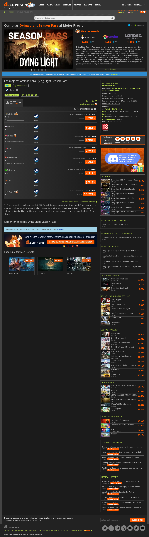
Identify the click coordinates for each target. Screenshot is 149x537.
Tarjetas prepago (53, 5)
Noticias (98, 5)
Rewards (77, 5)
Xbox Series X (22, 85)
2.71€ (90, 182)
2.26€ (90, 162)
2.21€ (90, 151)
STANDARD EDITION (29, 95)
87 (7, 160)
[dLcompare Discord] (142, 528)
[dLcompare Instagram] (117, 528)
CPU (104, 111)
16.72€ (89, 194)
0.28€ (90, 118)
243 (7, 129)
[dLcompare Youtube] (129, 528)
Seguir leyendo (111, 69)
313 (7, 183)
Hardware (88, 5)
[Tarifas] (86, 109)
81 (7, 173)
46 (7, 151)
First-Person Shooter (126, 88)
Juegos (41, 5)
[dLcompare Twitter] (104, 528)
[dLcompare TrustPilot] (123, 528)
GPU (104, 116)
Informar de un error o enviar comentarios (78, 202)
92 (7, 138)
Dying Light (115, 74)
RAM (104, 114)
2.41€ (90, 173)
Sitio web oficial (108, 86)
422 (7, 117)
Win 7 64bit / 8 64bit (113, 109)
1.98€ (90, 140)
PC (9, 85)
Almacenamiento (109, 119)
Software (67, 5)
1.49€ (90, 128)
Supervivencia (113, 91)
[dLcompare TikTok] (136, 528)
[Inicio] (4, 12)
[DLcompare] (11, 526)
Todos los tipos (11, 95)
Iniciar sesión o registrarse (132, 5)
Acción (114, 88)
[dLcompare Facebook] (110, 528)
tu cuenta (60, 229)
